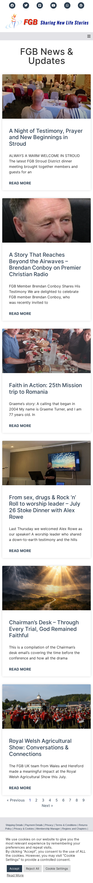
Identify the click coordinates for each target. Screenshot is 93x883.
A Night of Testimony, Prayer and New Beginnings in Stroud (46, 137)
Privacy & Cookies (24, 828)
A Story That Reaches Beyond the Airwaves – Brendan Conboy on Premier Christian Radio (45, 264)
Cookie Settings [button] (57, 868)
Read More (20, 183)
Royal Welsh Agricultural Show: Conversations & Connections (40, 747)
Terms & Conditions (66, 825)
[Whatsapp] (67, 5)
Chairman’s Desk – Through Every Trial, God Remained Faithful (44, 629)
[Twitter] (26, 5)
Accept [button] (14, 868)
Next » (47, 805)
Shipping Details (14, 825)
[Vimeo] (40, 5)
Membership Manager (48, 828)
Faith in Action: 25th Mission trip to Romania (45, 388)
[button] (89, 36)
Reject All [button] (32, 868)
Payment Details (34, 825)
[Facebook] (12, 5)
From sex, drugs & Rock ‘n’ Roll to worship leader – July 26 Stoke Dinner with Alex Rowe (44, 507)
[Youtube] (53, 5)
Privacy (49, 825)
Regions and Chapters (74, 828)
